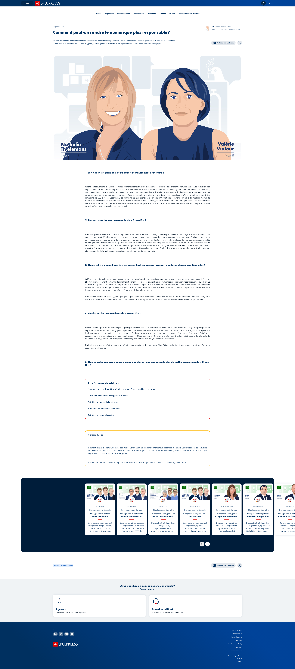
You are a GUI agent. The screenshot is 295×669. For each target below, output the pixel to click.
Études (172, 13)
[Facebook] (55, 634)
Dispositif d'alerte (236, 637)
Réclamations (237, 634)
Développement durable (189, 13)
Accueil (98, 13)
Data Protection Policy (235, 644)
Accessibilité (238, 647)
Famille (163, 13)
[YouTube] (72, 634)
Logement (109, 13)
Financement (138, 13)
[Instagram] (61, 634)
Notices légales (237, 630)
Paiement (152, 13)
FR (269, 3)
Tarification (238, 640)
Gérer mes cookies (236, 651)
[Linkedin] (66, 634)
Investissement (123, 13)
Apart (240, 661)
